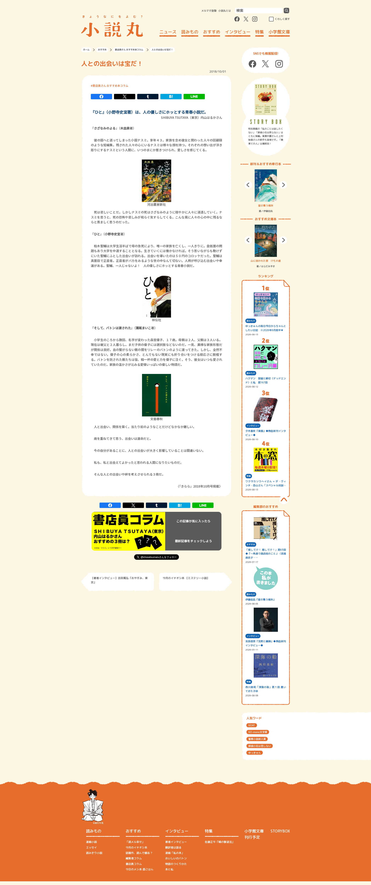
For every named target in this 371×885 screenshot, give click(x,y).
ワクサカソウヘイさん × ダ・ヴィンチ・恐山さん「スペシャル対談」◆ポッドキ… (265, 484)
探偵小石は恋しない (259, 746)
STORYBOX (280, 831)
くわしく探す (282, 19)
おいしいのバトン (176, 858)
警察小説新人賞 (257, 739)
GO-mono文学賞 (257, 732)
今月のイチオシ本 (136, 847)
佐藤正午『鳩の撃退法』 (220, 842)
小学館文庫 (279, 32)
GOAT (251, 725)
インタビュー (237, 32)
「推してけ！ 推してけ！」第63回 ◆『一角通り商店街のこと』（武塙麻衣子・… (265, 554)
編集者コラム (134, 858)
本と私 (169, 869)
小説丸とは (224, 10)
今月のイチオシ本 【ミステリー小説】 (186, 578)
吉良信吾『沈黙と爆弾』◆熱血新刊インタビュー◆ (265, 643)
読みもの (189, 32)
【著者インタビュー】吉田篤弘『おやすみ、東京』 (119, 580)
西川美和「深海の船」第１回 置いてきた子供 (265, 689)
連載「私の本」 (174, 853)
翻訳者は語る (173, 847)
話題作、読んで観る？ (139, 853)
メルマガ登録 (208, 10)
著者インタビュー (176, 842)
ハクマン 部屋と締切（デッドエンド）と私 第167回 (265, 380)
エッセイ (91, 847)
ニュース (167, 32)
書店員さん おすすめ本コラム (129, 49)
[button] (248, 185)
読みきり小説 (94, 853)
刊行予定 (252, 837)
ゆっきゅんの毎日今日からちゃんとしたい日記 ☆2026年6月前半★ (265, 328)
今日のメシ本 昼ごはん (139, 869)
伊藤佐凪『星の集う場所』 (260, 599)
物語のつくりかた (176, 864)
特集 (259, 32)
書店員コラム (134, 864)
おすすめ (211, 32)
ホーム (86, 49)
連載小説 (91, 842)
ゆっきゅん (254, 752)
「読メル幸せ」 (135, 842)
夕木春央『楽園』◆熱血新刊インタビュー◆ (265, 433)
